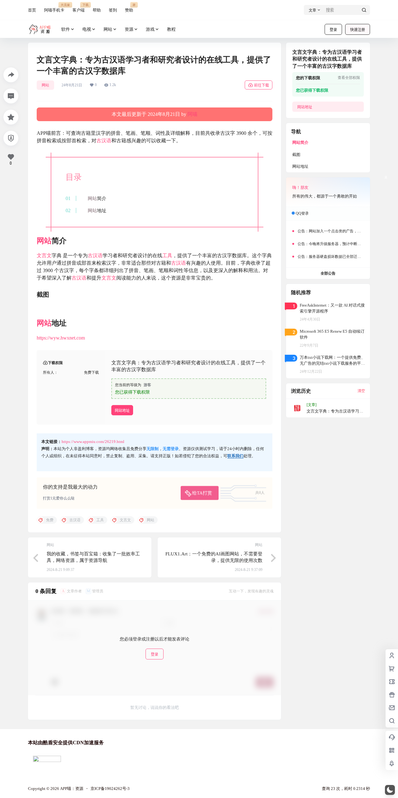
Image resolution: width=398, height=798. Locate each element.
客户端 (78, 7)
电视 (86, 29)
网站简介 (300, 142)
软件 (65, 29)
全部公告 (328, 273)
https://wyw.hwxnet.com (61, 337)
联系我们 (235, 456)
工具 (167, 255)
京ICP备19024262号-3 (110, 788)
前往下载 (261, 85)
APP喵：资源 (71, 788)
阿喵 (192, 114)
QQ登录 (302, 213)
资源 (129, 29)
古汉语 (103, 140)
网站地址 (122, 410)
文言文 (44, 255)
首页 (32, 10)
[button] (390, 790)
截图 (296, 154)
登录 (333, 29)
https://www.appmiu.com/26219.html (93, 441)
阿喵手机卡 (54, 7)
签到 (113, 10)
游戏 (150, 29)
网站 (108, 29)
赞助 (129, 7)
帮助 (97, 10)
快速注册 (357, 29)
